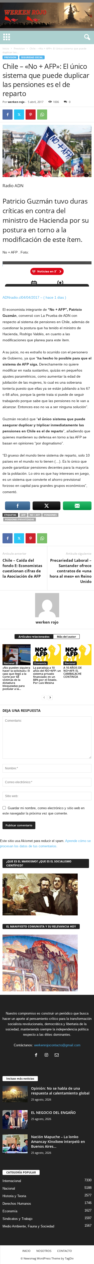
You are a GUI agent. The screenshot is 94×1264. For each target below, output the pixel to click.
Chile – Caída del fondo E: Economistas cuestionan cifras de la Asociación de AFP (22, 568)
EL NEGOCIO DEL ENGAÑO (53, 1112)
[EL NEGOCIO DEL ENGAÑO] (15, 1119)
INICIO (26, 1251)
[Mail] (57, 1055)
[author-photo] (47, 605)
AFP (23, 515)
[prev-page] (44, 697)
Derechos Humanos (17, 1203)
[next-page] (50, 697)
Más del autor (66, 636)
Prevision (19, 48)
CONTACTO (64, 1251)
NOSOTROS (43, 1251)
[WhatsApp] (42, 114)
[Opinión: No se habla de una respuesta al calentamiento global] (15, 1094)
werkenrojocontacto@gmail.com (57, 1045)
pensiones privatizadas (19, 519)
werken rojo (16, 102)
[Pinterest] (31, 114)
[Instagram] (47, 1055)
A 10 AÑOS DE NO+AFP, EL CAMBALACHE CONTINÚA (72, 672)
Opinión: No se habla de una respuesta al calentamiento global (60, 1091)
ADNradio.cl (12, 297)
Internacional (12, 1181)
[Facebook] (8, 114)
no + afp (35, 515)
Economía (40, 663)
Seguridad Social (32, 57)
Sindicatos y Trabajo (17, 1219)
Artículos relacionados (34, 636)
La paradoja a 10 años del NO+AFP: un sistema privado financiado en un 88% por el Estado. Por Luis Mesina (47, 675)
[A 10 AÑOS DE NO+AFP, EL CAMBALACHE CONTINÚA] (77, 654)
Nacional (9, 663)
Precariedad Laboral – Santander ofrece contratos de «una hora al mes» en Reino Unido (70, 571)
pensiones (50, 515)
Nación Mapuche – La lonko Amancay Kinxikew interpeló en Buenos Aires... (58, 1141)
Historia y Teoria (14, 1196)
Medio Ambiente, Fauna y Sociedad (28, 1226)
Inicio (6, 48)
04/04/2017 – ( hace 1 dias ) (43, 297)
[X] (19, 114)
